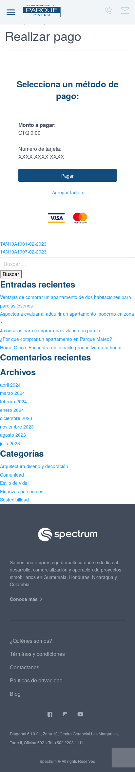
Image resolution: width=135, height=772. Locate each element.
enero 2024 (12, 410)
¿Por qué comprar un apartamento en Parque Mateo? (56, 339)
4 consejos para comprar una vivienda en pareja (50, 330)
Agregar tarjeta (67, 192)
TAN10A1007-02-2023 (23, 251)
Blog (15, 693)
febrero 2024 (13, 401)
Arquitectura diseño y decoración (34, 466)
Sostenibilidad (14, 499)
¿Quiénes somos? (31, 640)
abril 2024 (10, 384)
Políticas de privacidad (36, 680)
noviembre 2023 (17, 426)
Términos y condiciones (37, 654)
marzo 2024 (12, 393)
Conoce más (24, 599)
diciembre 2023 (16, 418)
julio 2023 (10, 443)
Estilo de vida (14, 483)
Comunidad (12, 474)
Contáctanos (24, 667)
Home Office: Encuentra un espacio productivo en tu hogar (61, 347)
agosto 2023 (13, 434)
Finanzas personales (21, 491)
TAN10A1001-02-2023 (23, 243)
